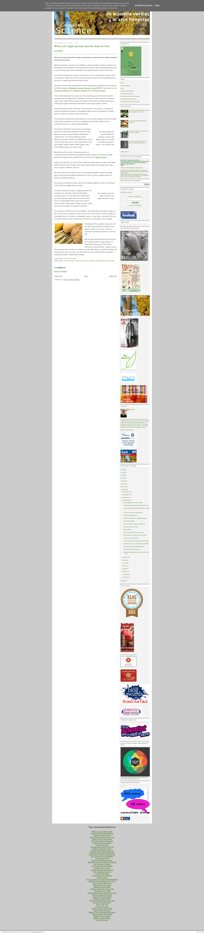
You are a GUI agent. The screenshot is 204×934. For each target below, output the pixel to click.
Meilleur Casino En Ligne (102, 849)
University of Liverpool (62, 91)
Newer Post (58, 276)
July (124, 560)
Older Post (113, 276)
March (125, 571)
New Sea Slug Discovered (130, 515)
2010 (123, 489)
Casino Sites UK (102, 845)
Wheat (112, 261)
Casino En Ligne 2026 (102, 891)
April (124, 568)
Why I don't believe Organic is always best (134, 524)
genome (92, 261)
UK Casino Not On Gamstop (102, 866)
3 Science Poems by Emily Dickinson (133, 512)
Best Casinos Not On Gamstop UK (102, 855)
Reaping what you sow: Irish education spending (135, 543)
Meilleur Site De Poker (102, 887)
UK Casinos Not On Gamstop (102, 841)
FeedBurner (139, 205)
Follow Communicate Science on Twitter (133, 532)
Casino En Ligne (102, 920)
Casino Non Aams (102, 858)
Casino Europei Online (102, 835)
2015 (123, 475)
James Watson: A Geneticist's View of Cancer (135, 535)
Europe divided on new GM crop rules (133, 502)
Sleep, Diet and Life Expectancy (131, 549)
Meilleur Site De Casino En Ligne (102, 901)
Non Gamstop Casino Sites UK (102, 847)
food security (79, 261)
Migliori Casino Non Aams (102, 839)
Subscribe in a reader (126, 192)
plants (108, 261)
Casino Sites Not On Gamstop (128, 99)
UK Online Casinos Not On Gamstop (130, 96)
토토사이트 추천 (102, 904)
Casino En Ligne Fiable (102, 902)
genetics (86, 261)
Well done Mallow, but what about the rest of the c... (136, 505)
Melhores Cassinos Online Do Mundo (102, 862)
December (126, 491)
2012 (123, 484)
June (124, 563)
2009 (123, 580)
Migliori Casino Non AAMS (102, 909)
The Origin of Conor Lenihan (130, 526)
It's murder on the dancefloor (130, 538)
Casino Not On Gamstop (102, 843)
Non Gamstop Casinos (126, 93)
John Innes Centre (98, 91)
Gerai (157, 6)
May (124, 565)
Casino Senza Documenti (102, 897)
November (126, 494)
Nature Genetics (101, 157)
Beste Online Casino (102, 868)
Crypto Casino (102, 878)
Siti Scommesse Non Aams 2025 (102, 837)
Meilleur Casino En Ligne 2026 (102, 889)
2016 (123, 472)
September (126, 500)
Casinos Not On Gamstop (127, 91)
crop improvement (68, 261)
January (125, 577)
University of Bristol (79, 91)
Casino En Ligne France (102, 885)
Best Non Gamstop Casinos (102, 860)
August (125, 557)
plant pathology (100, 261)
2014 (123, 478)
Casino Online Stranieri (102, 910)
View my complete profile (127, 429)
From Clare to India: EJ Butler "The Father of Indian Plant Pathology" (138, 142)
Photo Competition (125, 85)
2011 (123, 486)
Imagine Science (125, 151)
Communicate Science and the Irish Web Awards (136, 541)
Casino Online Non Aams (102, 883)
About (122, 83)
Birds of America (127, 529)
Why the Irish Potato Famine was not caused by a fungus (138, 131)
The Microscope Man (128, 521)
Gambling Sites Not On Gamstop (102, 853)
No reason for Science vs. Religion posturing (134, 518)
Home (86, 276)
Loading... (123, 785)
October (125, 497)
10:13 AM (73, 258)
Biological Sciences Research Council (83, 88)
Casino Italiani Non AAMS (102, 914)
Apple (60, 261)
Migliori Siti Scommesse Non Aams (102, 912)
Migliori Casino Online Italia (102, 832)
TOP (202, 932)
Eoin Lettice (132, 409)
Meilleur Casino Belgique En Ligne (102, 881)
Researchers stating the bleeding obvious (134, 546)
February (125, 574)
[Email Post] (76, 258)
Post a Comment (60, 271)
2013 (123, 481)
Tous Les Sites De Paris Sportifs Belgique (102, 879)
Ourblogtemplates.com (36, 932)
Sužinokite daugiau (144, 6)
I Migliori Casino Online (102, 899)
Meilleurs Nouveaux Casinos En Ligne (102, 893)
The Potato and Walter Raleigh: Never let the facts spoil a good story (139, 111)
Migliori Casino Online (102, 916)
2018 (123, 469)
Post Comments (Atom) (71, 279)
